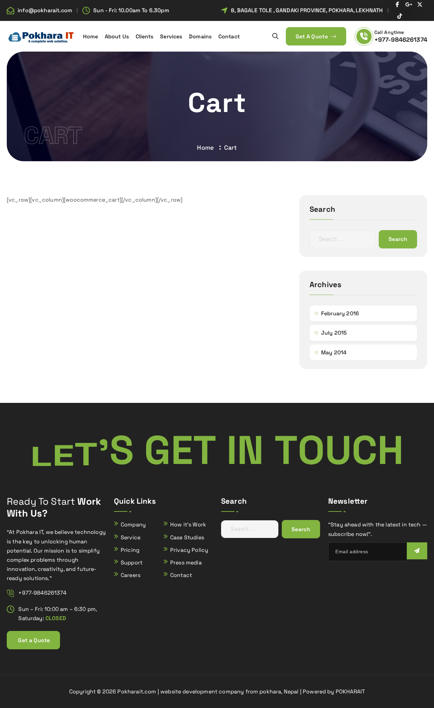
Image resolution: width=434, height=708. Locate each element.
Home (90, 36)
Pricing (130, 550)
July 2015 (334, 332)
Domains (200, 36)
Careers (130, 575)
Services (171, 36)
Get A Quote (313, 36)
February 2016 (340, 313)
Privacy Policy (189, 550)
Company (133, 524)
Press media (186, 562)
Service (130, 537)
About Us (117, 36)
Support (131, 562)
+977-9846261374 (400, 39)
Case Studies (187, 537)
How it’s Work (188, 524)
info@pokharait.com (45, 10)
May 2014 (334, 352)
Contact (229, 36)
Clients (145, 36)
